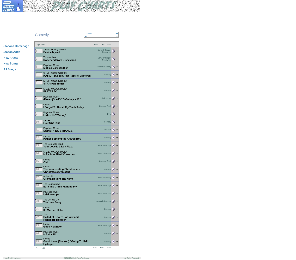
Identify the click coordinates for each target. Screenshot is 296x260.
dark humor (106, 98)
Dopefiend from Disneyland (59, 60)
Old (45, 162)
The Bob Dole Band (53, 144)
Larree (46, 224)
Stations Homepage (16, 46)
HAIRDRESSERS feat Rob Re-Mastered (67, 75)
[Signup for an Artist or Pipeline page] (26, 14)
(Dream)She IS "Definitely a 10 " (62, 99)
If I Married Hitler (53, 210)
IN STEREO (50, 91)
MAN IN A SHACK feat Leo (59, 154)
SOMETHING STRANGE (57, 130)
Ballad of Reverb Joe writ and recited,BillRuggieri (61, 218)
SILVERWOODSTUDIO (55, 73)
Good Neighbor (52, 226)
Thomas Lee (49, 57)
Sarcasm (107, 130)
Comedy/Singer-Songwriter (104, 51)
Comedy (107, 75)
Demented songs (104, 145)
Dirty (109, 114)
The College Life (51, 199)
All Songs (9, 69)
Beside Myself (51, 52)
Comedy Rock (105, 106)
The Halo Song (52, 202)
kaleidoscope (51, 194)
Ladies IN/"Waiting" (54, 115)
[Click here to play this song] (113, 51)
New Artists (10, 57)
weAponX (48, 176)
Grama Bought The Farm (58, 178)
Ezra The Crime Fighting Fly (60, 186)
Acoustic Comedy (103, 67)
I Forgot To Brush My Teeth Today (63, 107)
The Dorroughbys (51, 184)
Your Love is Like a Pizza (58, 146)
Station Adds (11, 51)
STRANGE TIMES (54, 83)
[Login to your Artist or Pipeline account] (43, 14)
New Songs (10, 63)
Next (109, 44)
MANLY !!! (49, 234)
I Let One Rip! (51, 123)
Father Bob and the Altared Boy (62, 138)
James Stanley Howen (54, 49)
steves (46, 104)
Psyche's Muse (51, 65)
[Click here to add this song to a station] (117, 51)
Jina (45, 214)
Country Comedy (104, 153)
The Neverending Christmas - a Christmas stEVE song (61, 170)
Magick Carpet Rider (55, 68)
